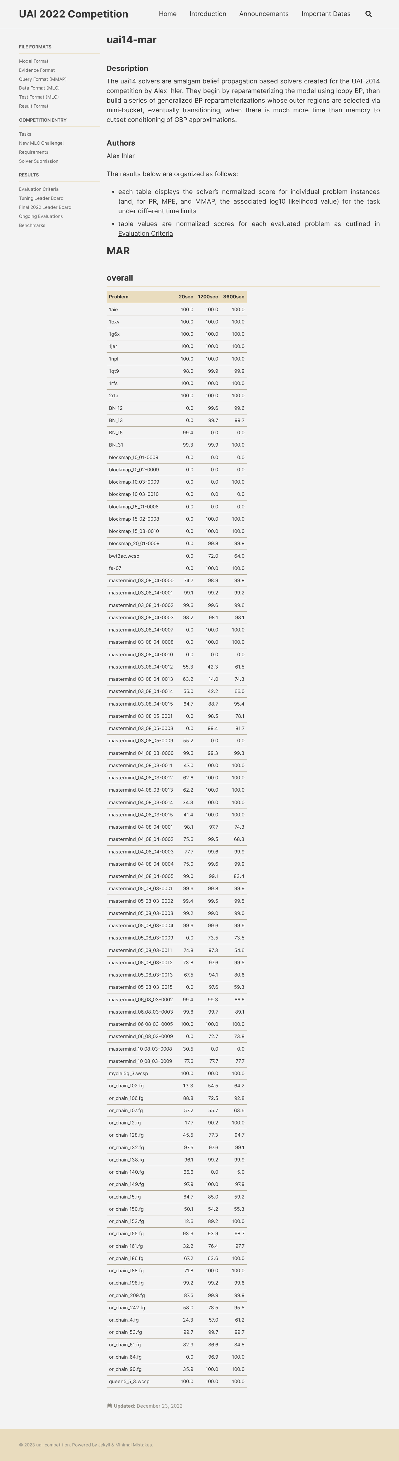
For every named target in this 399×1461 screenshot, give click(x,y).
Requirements (33, 152)
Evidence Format (37, 70)
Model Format (33, 61)
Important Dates (326, 14)
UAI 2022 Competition (73, 14)
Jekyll (104, 1445)
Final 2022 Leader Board (45, 207)
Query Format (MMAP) (43, 79)
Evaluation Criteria (39, 189)
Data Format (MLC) (39, 88)
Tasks (25, 134)
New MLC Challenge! (41, 143)
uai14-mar (132, 40)
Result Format (33, 106)
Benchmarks (32, 225)
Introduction (208, 14)
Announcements (264, 14)
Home (168, 14)
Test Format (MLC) (39, 97)
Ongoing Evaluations (41, 216)
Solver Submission (38, 161)
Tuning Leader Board (41, 198)
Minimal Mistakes (133, 1445)
